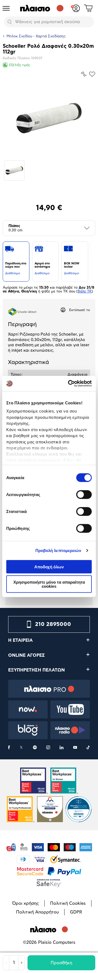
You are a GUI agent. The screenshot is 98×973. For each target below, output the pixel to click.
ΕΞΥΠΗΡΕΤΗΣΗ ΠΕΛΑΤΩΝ (36, 670)
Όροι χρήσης (25, 903)
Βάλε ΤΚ (85, 291)
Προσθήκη (61, 963)
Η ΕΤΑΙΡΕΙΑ (20, 640)
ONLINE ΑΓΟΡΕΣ (26, 655)
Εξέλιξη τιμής (19, 65)
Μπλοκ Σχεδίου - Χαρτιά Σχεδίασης (36, 36)
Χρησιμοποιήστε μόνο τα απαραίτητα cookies (49, 584)
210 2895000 (53, 624)
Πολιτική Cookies (68, 903)
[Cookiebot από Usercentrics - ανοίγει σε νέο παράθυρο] (69, 383)
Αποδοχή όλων (49, 566)
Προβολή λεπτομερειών (58, 550)
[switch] (84, 494)
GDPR (76, 912)
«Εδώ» (68, 460)
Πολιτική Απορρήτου (37, 912)
